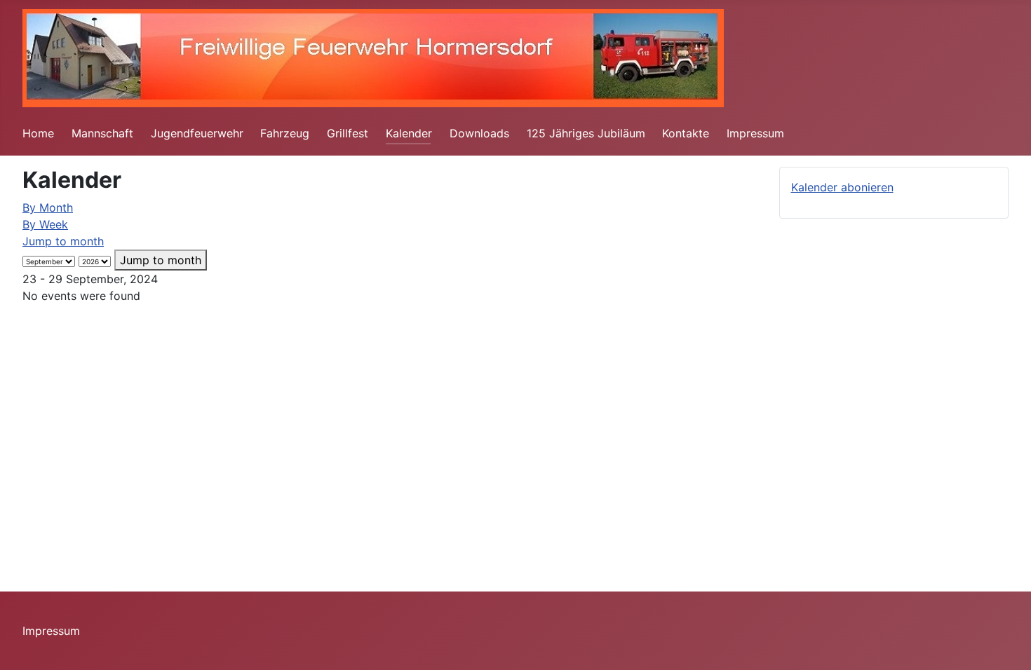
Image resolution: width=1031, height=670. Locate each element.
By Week (45, 224)
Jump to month (63, 241)
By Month (47, 207)
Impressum (755, 133)
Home (38, 133)
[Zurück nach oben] (1006, 644)
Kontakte (685, 133)
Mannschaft (102, 133)
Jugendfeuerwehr (197, 133)
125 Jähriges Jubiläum (586, 133)
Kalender (409, 133)
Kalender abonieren (842, 187)
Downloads (479, 133)
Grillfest (347, 133)
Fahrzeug (284, 133)
